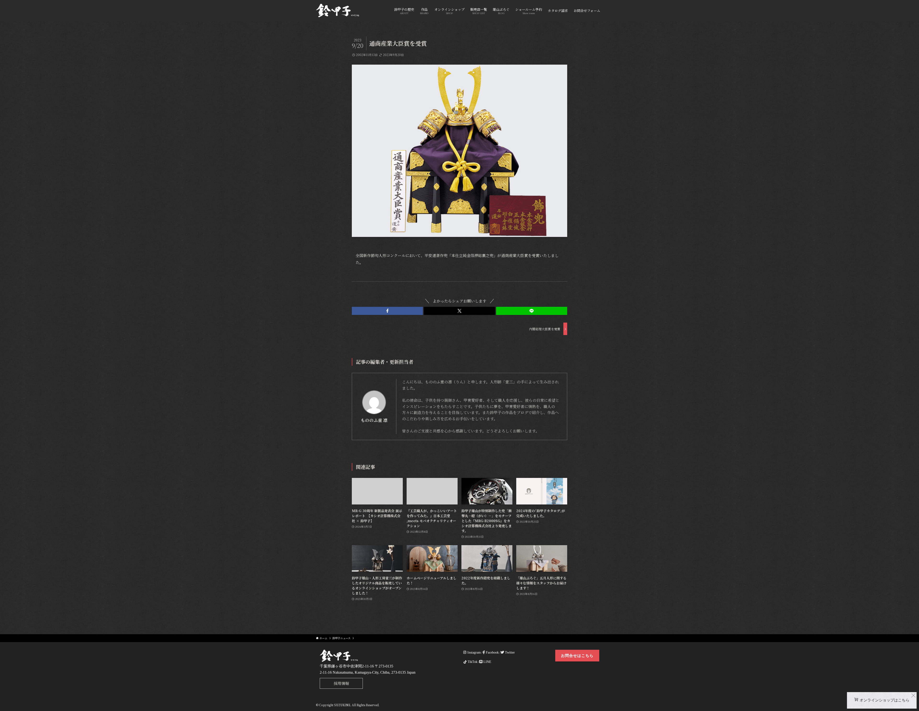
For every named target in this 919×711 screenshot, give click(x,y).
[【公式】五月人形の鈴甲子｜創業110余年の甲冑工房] (337, 10)
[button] (387, 311)
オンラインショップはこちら (884, 700)
